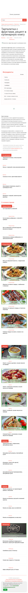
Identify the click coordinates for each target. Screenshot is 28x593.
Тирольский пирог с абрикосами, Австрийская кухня (11, 444)
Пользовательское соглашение (14, 579)
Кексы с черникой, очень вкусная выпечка (14, 167)
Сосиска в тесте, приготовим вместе (12, 176)
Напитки (4, 486)
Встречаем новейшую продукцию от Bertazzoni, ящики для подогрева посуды (13, 541)
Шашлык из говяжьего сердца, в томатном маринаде (14, 308)
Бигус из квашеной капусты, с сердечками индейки (14, 261)
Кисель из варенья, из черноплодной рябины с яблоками (12, 489)
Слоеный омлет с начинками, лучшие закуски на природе (12, 434)
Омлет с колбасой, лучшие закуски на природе (12, 411)
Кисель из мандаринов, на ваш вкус (12, 517)
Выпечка (3, 37)
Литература (5, 524)
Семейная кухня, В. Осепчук (10, 550)
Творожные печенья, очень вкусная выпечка (12, 158)
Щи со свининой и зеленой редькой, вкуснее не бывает (12, 228)
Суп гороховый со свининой (10, 208)
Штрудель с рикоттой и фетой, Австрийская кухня (10, 463)
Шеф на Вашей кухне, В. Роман (11, 569)
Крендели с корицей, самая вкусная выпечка (12, 196)
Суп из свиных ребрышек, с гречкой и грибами (12, 218)
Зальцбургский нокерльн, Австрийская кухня (13, 453)
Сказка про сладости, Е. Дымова (11, 560)
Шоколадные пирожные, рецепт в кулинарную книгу (11, 186)
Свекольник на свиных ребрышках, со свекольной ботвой (12, 237)
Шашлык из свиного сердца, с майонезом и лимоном (13, 285)
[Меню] (9, 17)
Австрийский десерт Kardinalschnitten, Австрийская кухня (12, 472)
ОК (5, 589)
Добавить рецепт (14, 17)
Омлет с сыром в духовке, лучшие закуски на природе (14, 363)
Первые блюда (6, 206)
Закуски (4, 346)
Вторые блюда (6, 244)
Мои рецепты (19, 17)
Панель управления (15, 14)
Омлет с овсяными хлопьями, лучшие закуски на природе (12, 387)
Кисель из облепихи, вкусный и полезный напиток (13, 499)
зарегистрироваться (15, 148)
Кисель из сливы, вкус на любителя (12, 508)
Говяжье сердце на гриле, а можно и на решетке (13, 332)
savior (11, 37)
